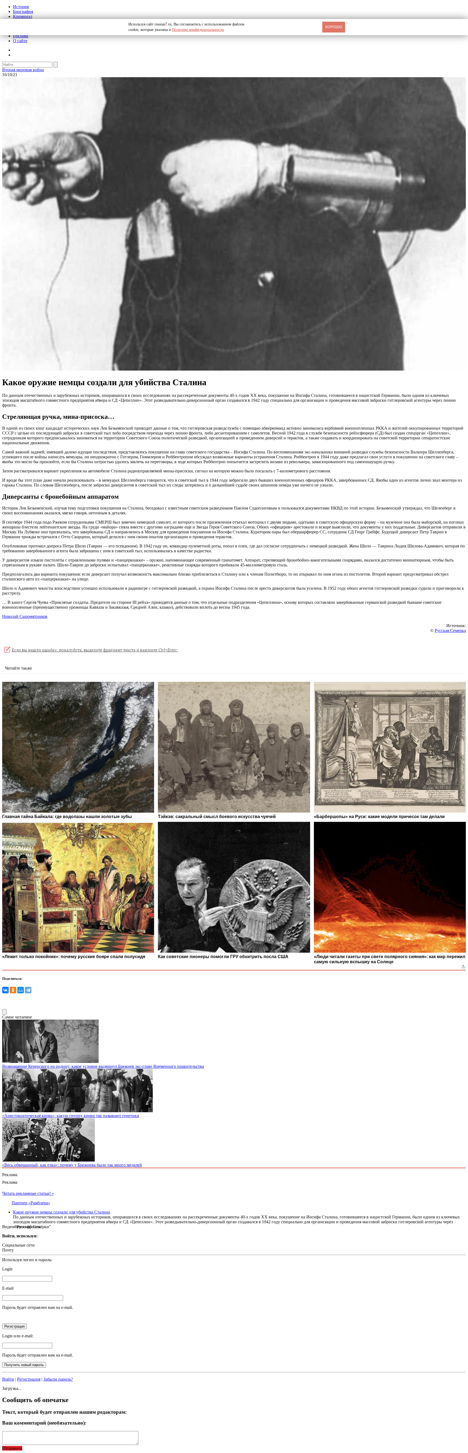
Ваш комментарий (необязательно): (44, 1423)
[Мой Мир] (20, 990)
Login (7, 1269)
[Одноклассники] (13, 990)
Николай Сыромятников (24, 616)
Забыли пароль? (58, 1379)
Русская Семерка (450, 630)
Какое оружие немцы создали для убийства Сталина (61, 1212)
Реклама (20, 36)
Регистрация (28, 1379)
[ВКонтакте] (5, 990)
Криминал (22, 16)
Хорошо (333, 27)
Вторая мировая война (23, 69)
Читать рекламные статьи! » (28, 1193)
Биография (23, 11)
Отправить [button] (12, 1448)
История (21, 6)
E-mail (8, 1288)
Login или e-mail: (17, 1336)
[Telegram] (28, 990)
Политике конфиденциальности (198, 30)
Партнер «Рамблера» (31, 1203)
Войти (8, 1379)
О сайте (20, 40)
